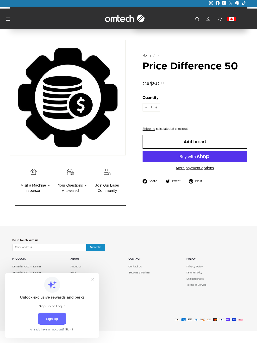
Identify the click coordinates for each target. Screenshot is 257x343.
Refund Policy (194, 272)
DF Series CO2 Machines (26, 266)
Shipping (149, 129)
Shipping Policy (195, 279)
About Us (76, 266)
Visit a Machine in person (33, 188)
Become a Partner (139, 272)
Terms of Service (196, 285)
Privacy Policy (194, 266)
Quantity (151, 98)
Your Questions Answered (70, 188)
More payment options (195, 168)
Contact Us (135, 266)
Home (147, 55)
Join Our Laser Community (107, 188)
